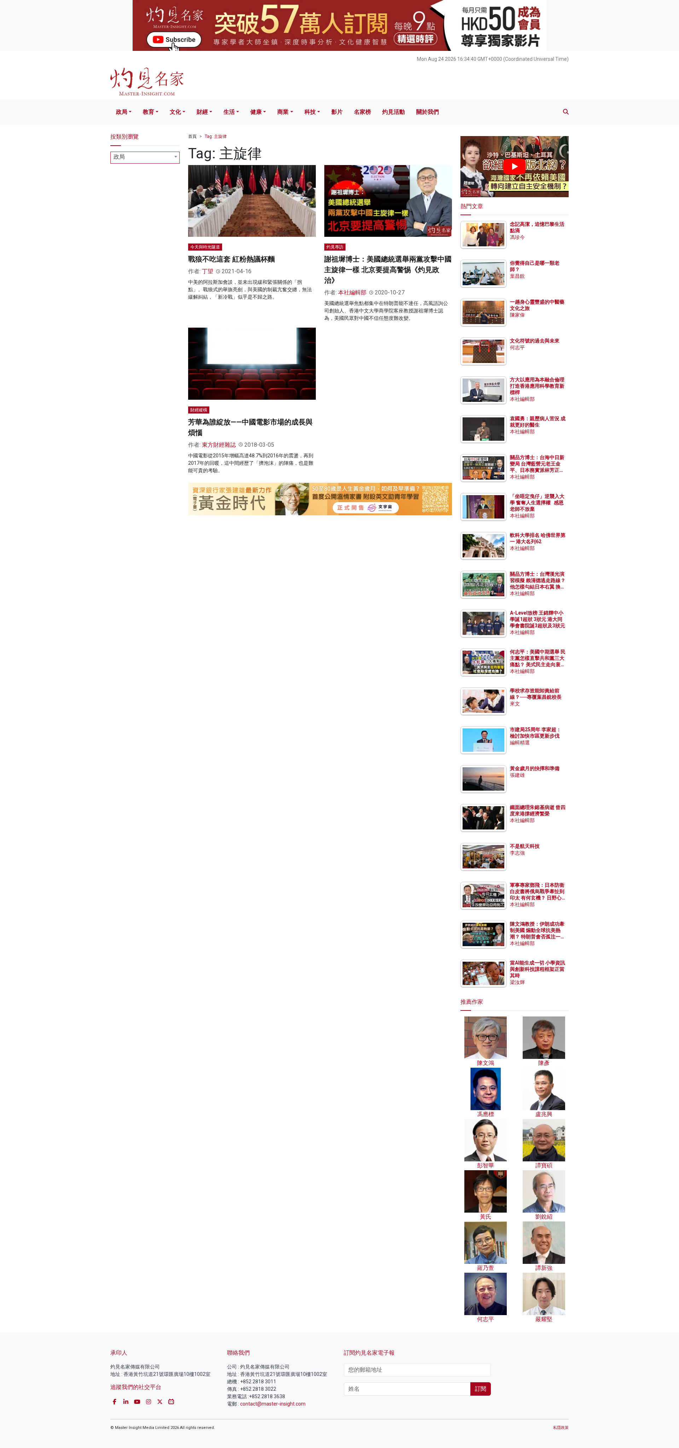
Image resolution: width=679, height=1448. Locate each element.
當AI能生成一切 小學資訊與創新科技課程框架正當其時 (537, 969)
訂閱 (480, 1388)
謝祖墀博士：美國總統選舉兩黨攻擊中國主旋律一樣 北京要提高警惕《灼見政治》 (388, 270)
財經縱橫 (198, 410)
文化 (175, 112)
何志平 (517, 347)
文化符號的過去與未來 (534, 341)
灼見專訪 (334, 247)
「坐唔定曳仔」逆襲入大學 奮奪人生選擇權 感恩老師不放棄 (537, 502)
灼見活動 (393, 112)
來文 (515, 704)
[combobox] (145, 158)
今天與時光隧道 (205, 247)
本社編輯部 (352, 292)
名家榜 (362, 112)
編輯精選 (520, 742)
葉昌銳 (517, 276)
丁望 (207, 271)
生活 (229, 112)
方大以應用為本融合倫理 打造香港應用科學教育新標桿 (537, 386)
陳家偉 (517, 315)
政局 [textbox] (119, 156)
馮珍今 (517, 237)
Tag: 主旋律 (216, 136)
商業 (283, 112)
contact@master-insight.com (273, 1404)
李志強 (517, 853)
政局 (121, 112)
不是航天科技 (525, 846)
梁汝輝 (517, 982)
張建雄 (517, 775)
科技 (310, 112)
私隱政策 (561, 1427)
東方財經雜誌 (219, 444)
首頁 (192, 136)
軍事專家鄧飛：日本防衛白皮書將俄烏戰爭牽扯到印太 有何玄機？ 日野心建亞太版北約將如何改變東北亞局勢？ (537, 898)
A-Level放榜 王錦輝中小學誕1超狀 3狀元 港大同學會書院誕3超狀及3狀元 (537, 619)
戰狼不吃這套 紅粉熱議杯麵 (231, 259)
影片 (337, 112)
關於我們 (427, 112)
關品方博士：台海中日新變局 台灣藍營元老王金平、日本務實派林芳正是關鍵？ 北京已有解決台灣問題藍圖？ (537, 470)
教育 (148, 112)
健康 (256, 112)
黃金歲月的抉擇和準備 (534, 768)
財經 (202, 112)
